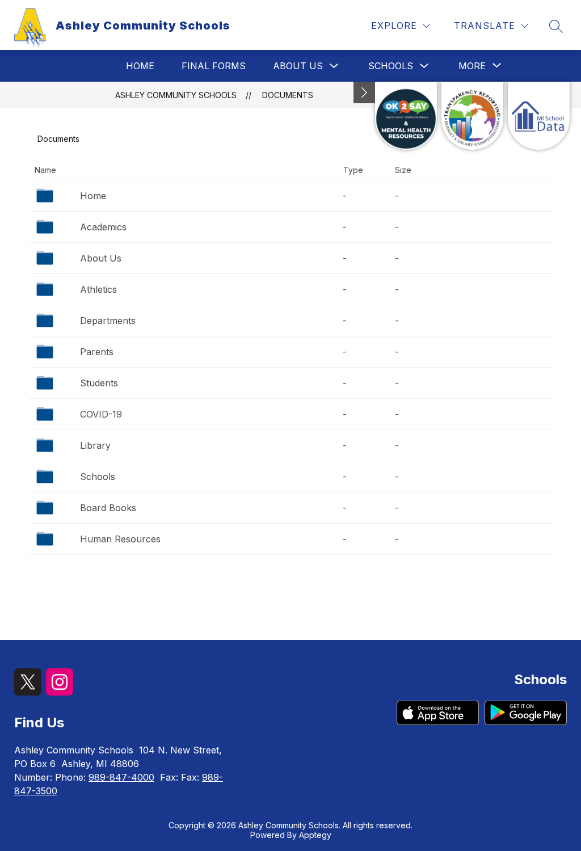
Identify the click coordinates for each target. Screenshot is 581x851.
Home (140, 65)
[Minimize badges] (364, 92)
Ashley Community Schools (176, 95)
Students (99, 383)
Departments (108, 320)
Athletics (98, 289)
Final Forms (214, 65)
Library (95, 445)
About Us (298, 65)
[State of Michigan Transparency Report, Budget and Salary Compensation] (472, 116)
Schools (390, 65)
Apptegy (315, 835)
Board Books (108, 507)
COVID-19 (101, 414)
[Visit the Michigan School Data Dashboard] (539, 116)
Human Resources (120, 539)
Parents (96, 351)
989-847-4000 (121, 777)
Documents (287, 95)
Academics (103, 227)
